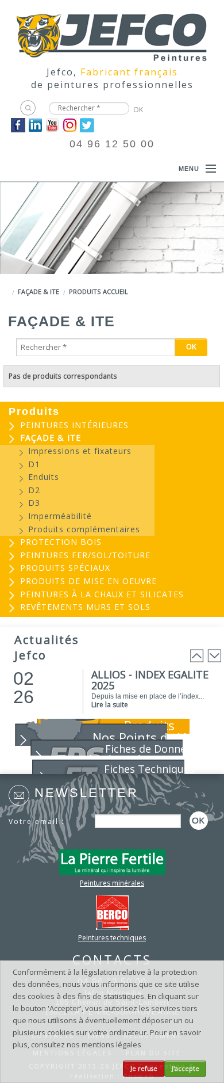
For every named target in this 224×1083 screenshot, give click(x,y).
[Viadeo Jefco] (70, 124)
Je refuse (143, 1069)
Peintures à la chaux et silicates (102, 594)
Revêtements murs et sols (85, 606)
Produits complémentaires (84, 529)
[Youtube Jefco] (52, 124)
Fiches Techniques (149, 769)
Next (214, 655)
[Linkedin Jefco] (35, 124)
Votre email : (36, 821)
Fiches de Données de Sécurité (141, 754)
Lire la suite (109, 705)
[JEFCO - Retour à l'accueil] (112, 33)
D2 (34, 490)
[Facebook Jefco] (18, 124)
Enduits (43, 476)
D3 (34, 502)
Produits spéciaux (65, 567)
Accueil (115, 291)
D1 (34, 464)
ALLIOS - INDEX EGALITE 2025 (149, 680)
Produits (85, 291)
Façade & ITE (38, 291)
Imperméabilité (60, 515)
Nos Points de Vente (152, 737)
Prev (197, 655)
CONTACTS (112, 959)
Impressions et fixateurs (80, 450)
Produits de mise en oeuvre (88, 580)
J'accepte (185, 1069)
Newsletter (86, 792)
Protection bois (61, 541)
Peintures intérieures (74, 425)
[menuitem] (112, 425)
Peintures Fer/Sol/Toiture (85, 555)
